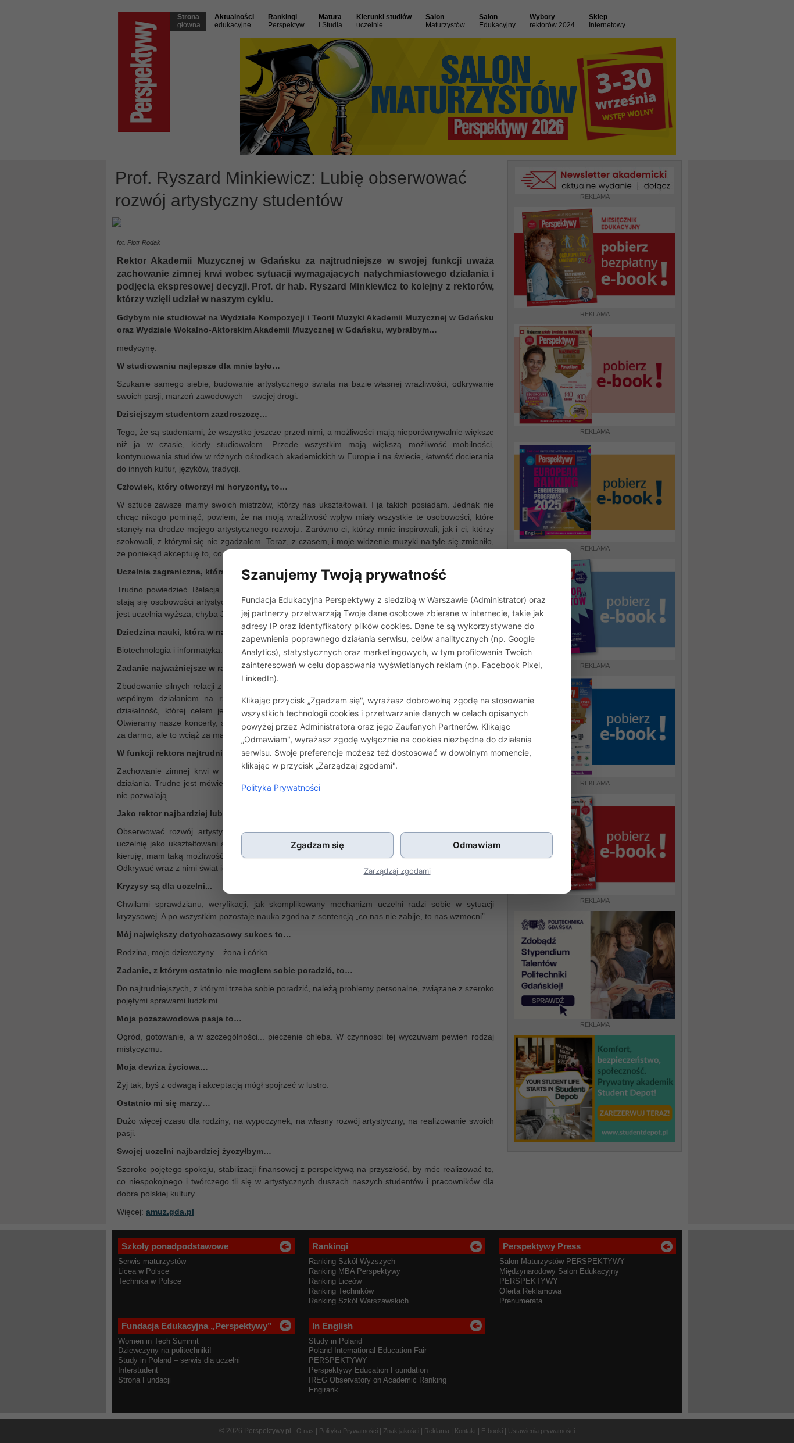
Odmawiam (476, 845)
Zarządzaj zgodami (397, 871)
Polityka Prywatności (280, 787)
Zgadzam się (317, 845)
